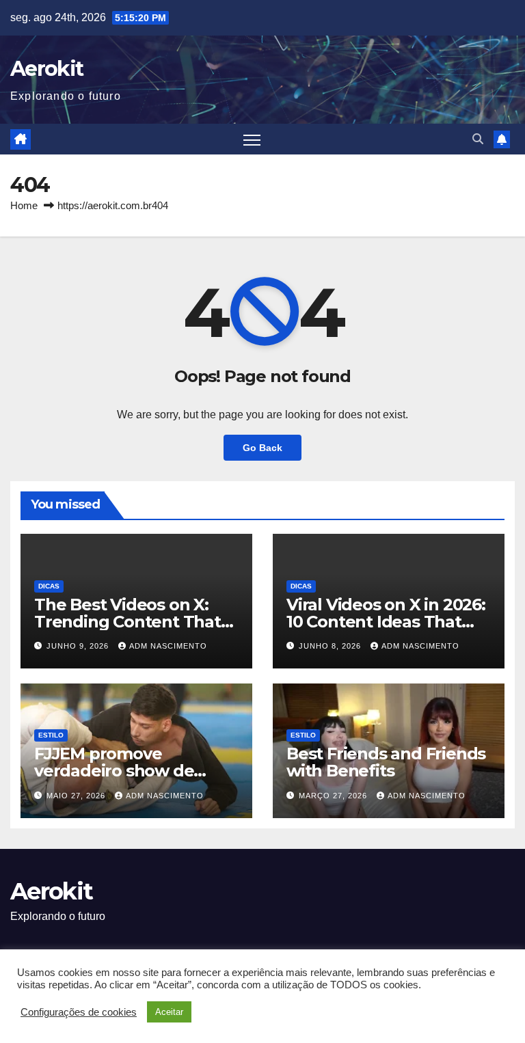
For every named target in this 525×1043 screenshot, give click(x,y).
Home (24, 205)
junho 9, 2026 (78, 646)
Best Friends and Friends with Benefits (385, 762)
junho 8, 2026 (331, 646)
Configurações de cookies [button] (79, 1012)
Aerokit (46, 68)
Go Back (262, 447)
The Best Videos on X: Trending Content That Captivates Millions (127, 622)
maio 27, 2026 (77, 795)
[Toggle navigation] (252, 139)
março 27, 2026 (334, 795)
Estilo (51, 735)
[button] (477, 139)
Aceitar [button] (169, 1012)
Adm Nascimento (168, 646)
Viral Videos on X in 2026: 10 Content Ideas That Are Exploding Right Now (387, 622)
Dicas (48, 586)
